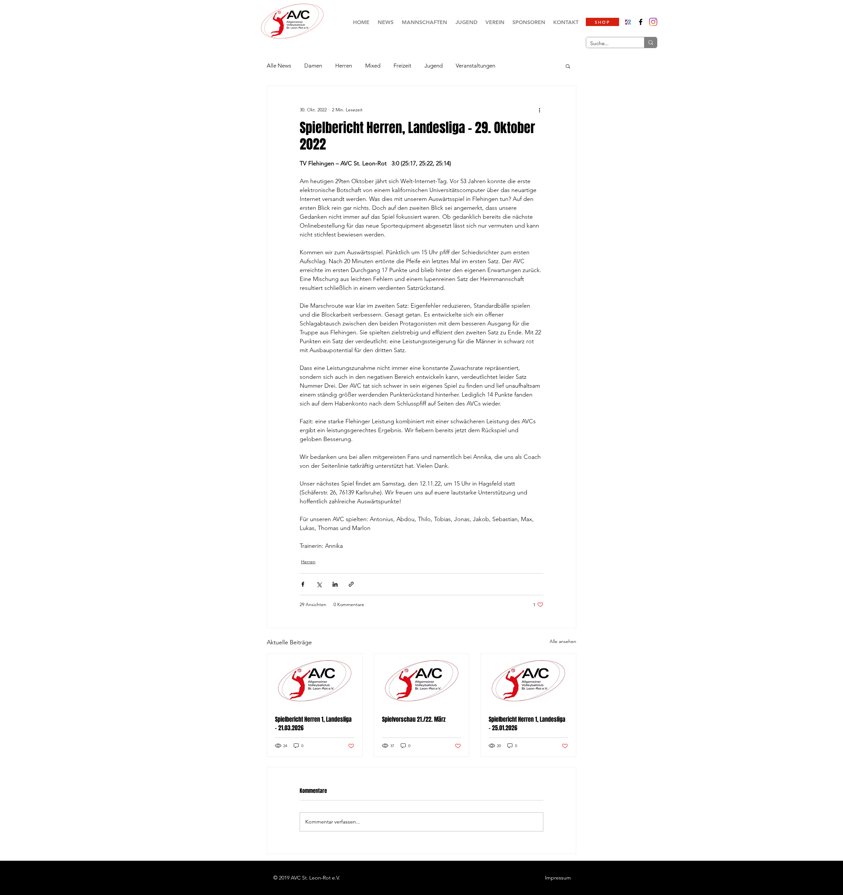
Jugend (433, 65)
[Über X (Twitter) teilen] (319, 584)
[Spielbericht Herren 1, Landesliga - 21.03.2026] (314, 680)
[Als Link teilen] (351, 584)
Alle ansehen (563, 641)
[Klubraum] (628, 22)
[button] (424, 22)
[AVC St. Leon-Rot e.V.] (641, 22)
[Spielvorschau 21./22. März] (421, 680)
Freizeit (402, 65)
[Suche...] (650, 42)
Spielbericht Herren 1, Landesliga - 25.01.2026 (527, 723)
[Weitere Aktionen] (539, 110)
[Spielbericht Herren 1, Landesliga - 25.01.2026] (528, 680)
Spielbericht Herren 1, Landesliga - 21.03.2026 (313, 723)
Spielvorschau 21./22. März (414, 719)
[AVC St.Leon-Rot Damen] (653, 22)
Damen (313, 65)
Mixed (372, 65)
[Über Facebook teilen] (303, 584)
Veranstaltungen (475, 65)
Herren (343, 65)
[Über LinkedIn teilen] (335, 584)
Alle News (279, 65)
